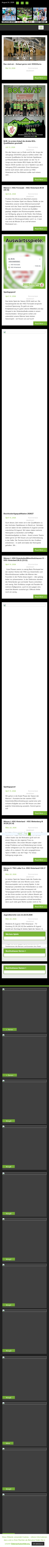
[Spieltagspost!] (24, 263)
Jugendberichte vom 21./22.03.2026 (18, 915)
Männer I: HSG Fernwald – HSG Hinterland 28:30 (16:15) (24, 189)
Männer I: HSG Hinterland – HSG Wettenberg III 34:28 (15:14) (23, 822)
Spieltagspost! (10, 292)
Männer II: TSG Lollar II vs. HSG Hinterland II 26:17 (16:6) (24, 869)
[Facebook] (27, 3)
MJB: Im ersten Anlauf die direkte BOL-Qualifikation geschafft (20, 142)
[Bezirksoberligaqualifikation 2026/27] (24, 421)
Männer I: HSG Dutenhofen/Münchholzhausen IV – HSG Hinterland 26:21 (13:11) (24, 559)
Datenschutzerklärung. (20, 1543)
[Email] (17, 3)
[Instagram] (22, 3)
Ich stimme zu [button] (38, 1544)
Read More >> (40, 78)
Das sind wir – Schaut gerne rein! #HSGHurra (22, 64)
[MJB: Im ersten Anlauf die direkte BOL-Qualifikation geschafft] (24, 112)
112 (25, 833)
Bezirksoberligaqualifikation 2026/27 (19, 514)
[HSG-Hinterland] (24, 14)
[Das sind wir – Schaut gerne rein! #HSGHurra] (24, 50)
